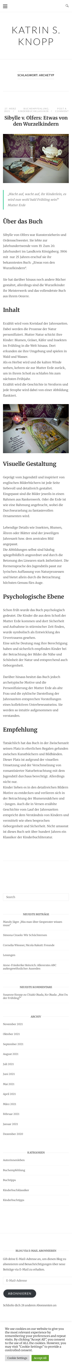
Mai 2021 (8, 1084)
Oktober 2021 (11, 1034)
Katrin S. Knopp (36, 35)
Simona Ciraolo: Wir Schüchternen (25, 935)
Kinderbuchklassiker (33, 111)
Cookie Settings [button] (17, 1358)
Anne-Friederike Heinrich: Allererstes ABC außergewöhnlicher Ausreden (29, 967)
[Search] (64, 895)
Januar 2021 (10, 1124)
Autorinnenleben (14, 1160)
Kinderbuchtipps (13, 1200)
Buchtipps (9, 1180)
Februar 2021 (11, 1114)
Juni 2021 (9, 1074)
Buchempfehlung (36, 108)
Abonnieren (20, 1293)
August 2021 (10, 1054)
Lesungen (9, 955)
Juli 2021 (8, 1064)
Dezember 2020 (13, 1134)
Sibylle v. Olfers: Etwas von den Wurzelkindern (36, 121)
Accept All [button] (40, 1358)
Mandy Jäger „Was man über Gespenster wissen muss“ (32, 923)
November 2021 (13, 1024)
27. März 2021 (10, 109)
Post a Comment (62, 109)
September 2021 (13, 1044)
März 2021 (9, 1104)
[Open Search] (67, 6)
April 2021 (9, 1094)
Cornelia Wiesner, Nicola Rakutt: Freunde (28, 945)
